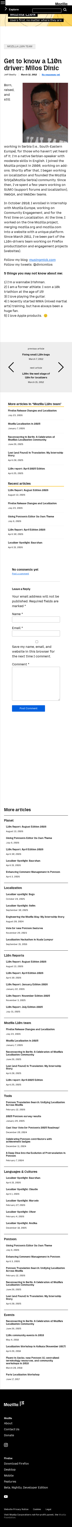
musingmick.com (42, 260)
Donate (9, 1435)
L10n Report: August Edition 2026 (28, 490)
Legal (48, 1509)
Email (17, 628)
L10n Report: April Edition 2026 (26, 529)
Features (10, 1481)
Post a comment (20, 573)
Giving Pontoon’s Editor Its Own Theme (31, 516)
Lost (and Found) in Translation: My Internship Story (35, 454)
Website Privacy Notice (16, 1509)
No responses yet (51, 74)
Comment (20, 664)
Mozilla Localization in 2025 (24, 423)
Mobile (9, 1475)
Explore (14, 9)
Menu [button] (2, 2)
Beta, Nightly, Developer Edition (26, 1487)
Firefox (8, 1458)
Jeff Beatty (10, 74)
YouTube (6, 1496)
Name (17, 614)
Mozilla (61, 3)
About (8, 1423)
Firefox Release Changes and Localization (32, 410)
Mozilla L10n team (19, 46)
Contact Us (11, 1429)
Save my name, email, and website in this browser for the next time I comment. (33, 651)
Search (65, 10)
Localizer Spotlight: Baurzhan (25, 542)
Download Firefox (16, 1463)
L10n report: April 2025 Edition (26, 468)
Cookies (37, 1509)
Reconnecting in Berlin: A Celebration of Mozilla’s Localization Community (31, 438)
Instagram (6, 1445)
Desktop (10, 1469)
